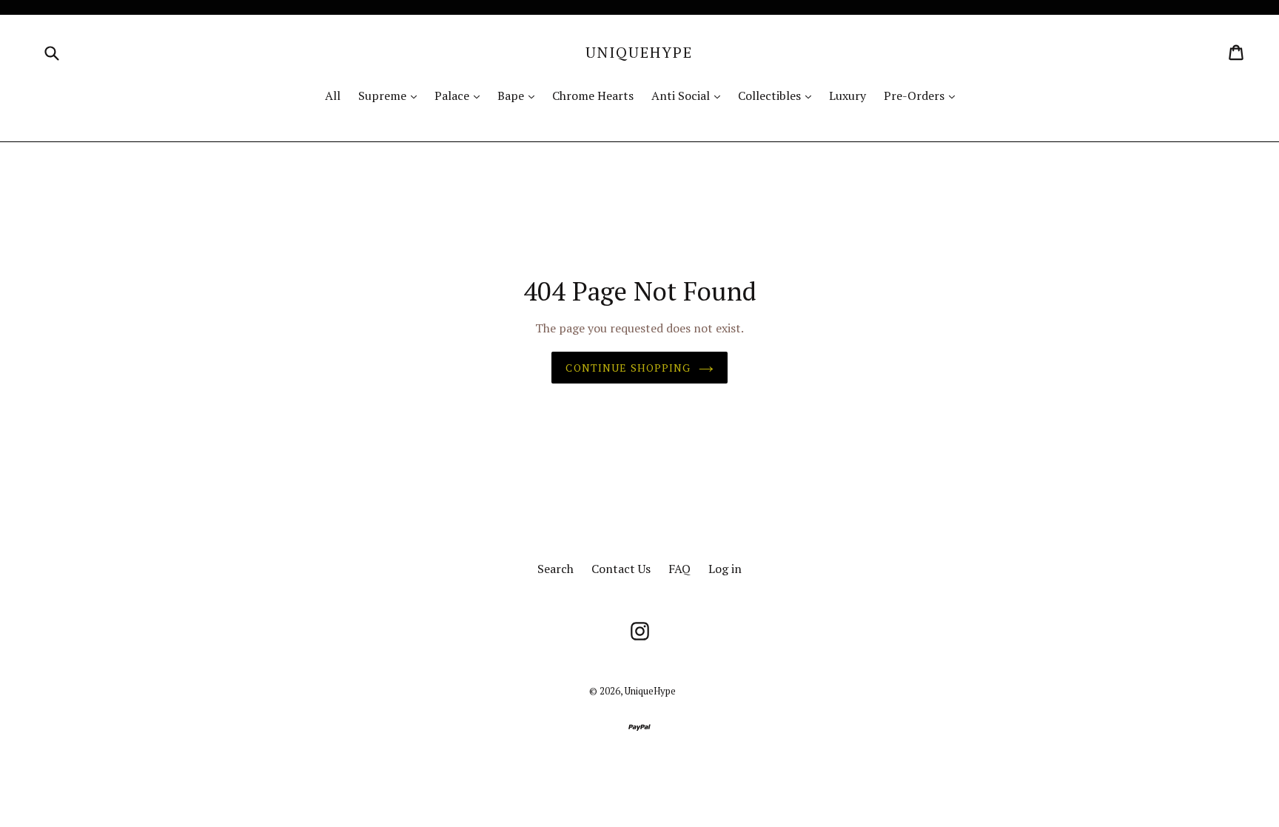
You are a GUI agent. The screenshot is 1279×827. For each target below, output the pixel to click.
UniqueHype (639, 52)
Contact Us (621, 568)
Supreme (391, 95)
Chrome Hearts (593, 95)
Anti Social (689, 95)
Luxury (847, 95)
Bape (519, 95)
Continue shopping (628, 368)
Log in (725, 568)
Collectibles (778, 95)
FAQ (679, 568)
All (332, 95)
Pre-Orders (923, 95)
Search (555, 568)
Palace (460, 95)
